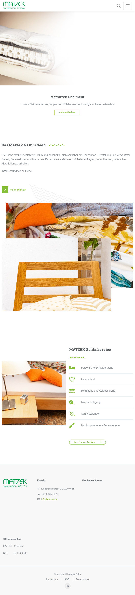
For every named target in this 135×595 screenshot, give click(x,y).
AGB (67, 579)
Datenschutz (82, 579)
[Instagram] (68, 586)
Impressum (52, 579)
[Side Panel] (127, 6)
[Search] (119, 6)
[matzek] (14, 6)
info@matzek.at (49, 499)
